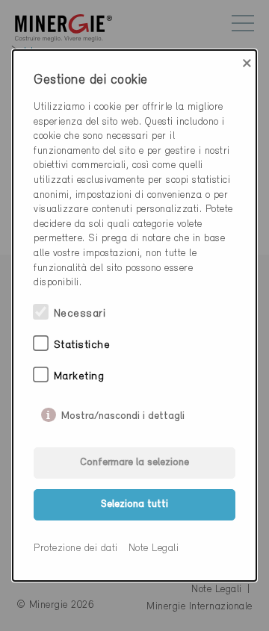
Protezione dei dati (76, 548)
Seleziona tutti (134, 504)
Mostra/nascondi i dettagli (123, 413)
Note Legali (154, 548)
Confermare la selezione (134, 462)
